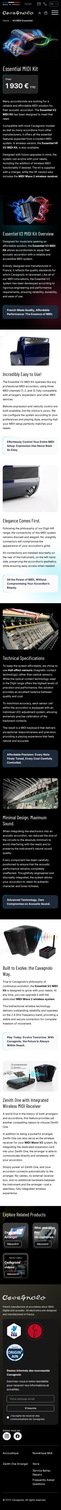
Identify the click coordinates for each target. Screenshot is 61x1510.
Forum (28, 3)
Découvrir (13, 1243)
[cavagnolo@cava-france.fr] (39, 4)
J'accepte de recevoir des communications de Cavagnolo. (27, 1417)
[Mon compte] (39, 13)
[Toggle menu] (55, 13)
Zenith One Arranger (15, 1463)
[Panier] (45, 13)
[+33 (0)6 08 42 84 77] (45, 4)
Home (6, 20)
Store (36, 1463)
